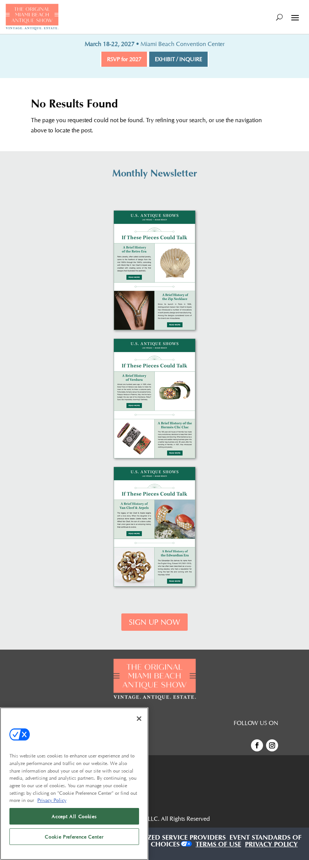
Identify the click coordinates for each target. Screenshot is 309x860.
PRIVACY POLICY (271, 845)
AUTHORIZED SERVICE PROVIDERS (171, 838)
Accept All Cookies (74, 816)
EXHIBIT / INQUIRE (178, 59)
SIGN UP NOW (154, 622)
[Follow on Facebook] (257, 745)
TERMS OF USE (218, 845)
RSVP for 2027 (124, 59)
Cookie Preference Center (74, 837)
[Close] (139, 718)
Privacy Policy (51, 800)
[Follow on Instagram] (272, 745)
